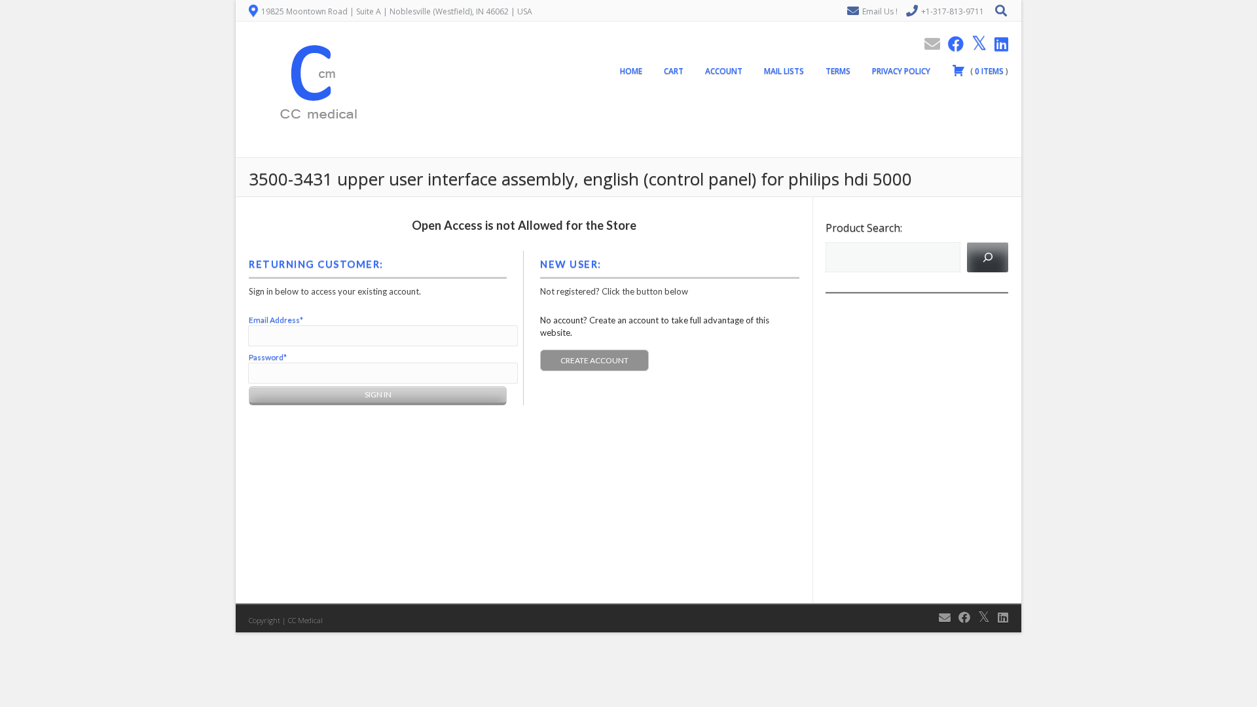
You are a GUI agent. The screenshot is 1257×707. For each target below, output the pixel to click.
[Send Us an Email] (928, 43)
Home (631, 71)
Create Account (594, 360)
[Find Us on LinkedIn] (997, 43)
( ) (988, 71)
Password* (268, 357)
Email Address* (276, 320)
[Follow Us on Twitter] (975, 43)
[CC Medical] (314, 150)
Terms (838, 71)
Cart (673, 71)
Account (723, 71)
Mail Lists (784, 71)
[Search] (987, 257)
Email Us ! (880, 11)
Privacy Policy (901, 71)
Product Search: (864, 228)
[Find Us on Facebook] (952, 43)
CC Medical (305, 620)
